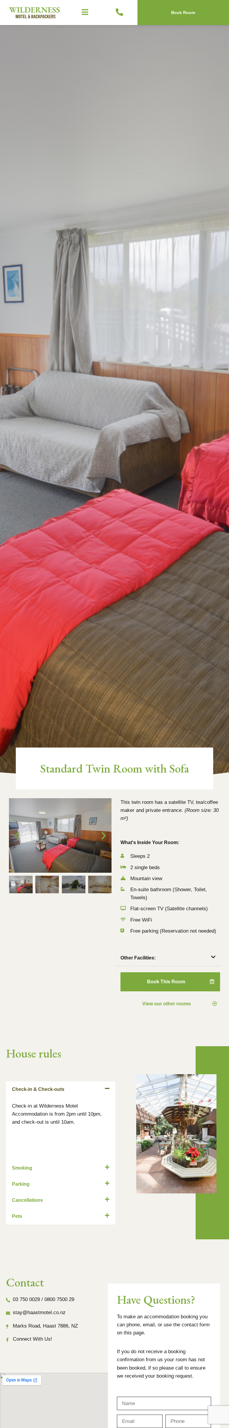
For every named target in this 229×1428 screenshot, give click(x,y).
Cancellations (27, 1200)
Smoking (22, 1167)
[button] (86, 12)
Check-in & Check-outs (38, 1089)
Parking (21, 1184)
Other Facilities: (138, 957)
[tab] (168, 958)
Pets (17, 1216)
